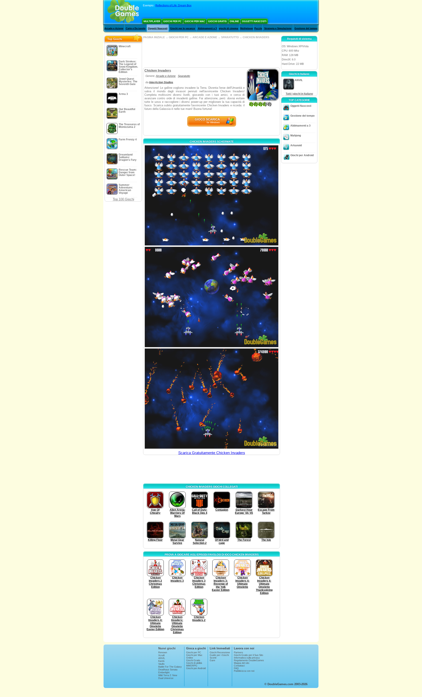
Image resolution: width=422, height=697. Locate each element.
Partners (238, 652)
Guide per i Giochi (219, 655)
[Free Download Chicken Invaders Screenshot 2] (211, 297)
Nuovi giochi (167, 648)
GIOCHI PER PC (179, 37)
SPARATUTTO (230, 37)
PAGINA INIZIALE (154, 37)
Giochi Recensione (220, 652)
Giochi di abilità (194, 663)
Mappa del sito (241, 663)
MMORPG (191, 665)
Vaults (161, 664)
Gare (212, 660)
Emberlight (163, 672)
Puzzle (258, 28)
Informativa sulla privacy (247, 657)
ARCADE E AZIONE (205, 37)
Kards (161, 661)
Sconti (213, 657)
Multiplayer (152, 21)
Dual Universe (165, 678)
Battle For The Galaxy (170, 666)
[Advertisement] (211, 53)
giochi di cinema (228, 28)
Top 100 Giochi (123, 199)
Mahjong (295, 135)
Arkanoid (296, 145)
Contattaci (239, 665)
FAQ (236, 668)
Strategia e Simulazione (277, 28)
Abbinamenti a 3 (207, 28)
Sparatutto (184, 76)
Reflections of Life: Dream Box (173, 5)
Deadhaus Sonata (167, 669)
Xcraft (161, 655)
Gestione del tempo (306, 28)
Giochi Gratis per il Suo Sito (248, 655)
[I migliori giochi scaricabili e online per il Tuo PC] (123, 12)
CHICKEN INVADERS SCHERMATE (212, 141)
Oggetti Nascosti (254, 21)
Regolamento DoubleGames (249, 660)
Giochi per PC (172, 21)
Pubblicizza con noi (244, 671)
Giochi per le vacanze (182, 28)
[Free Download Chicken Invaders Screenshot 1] (211, 195)
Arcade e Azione (113, 28)
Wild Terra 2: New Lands (167, 676)
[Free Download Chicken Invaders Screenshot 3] (211, 398)
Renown (162, 652)
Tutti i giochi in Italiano (299, 93)
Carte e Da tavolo (136, 28)
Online (234, 21)
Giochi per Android (302, 155)
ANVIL (161, 658)
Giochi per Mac (195, 21)
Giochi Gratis (217, 21)
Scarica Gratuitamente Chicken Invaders (211, 453)
